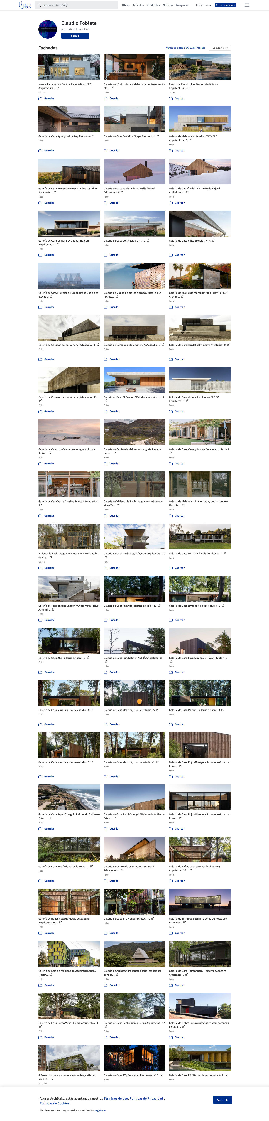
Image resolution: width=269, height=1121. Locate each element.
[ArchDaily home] (25, 5)
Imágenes (182, 5)
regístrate (100, 1110)
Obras (126, 5)
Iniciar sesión (204, 5)
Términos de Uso (116, 1098)
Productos (153, 5)
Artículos (138, 5)
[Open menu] (247, 5)
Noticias (168, 5)
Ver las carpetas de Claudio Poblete (185, 48)
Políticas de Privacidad (146, 1098)
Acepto (222, 1100)
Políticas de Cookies (54, 1103)
